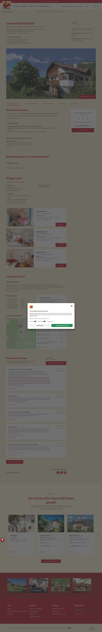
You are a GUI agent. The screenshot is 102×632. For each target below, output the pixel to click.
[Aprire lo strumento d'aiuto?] (2, 539)
